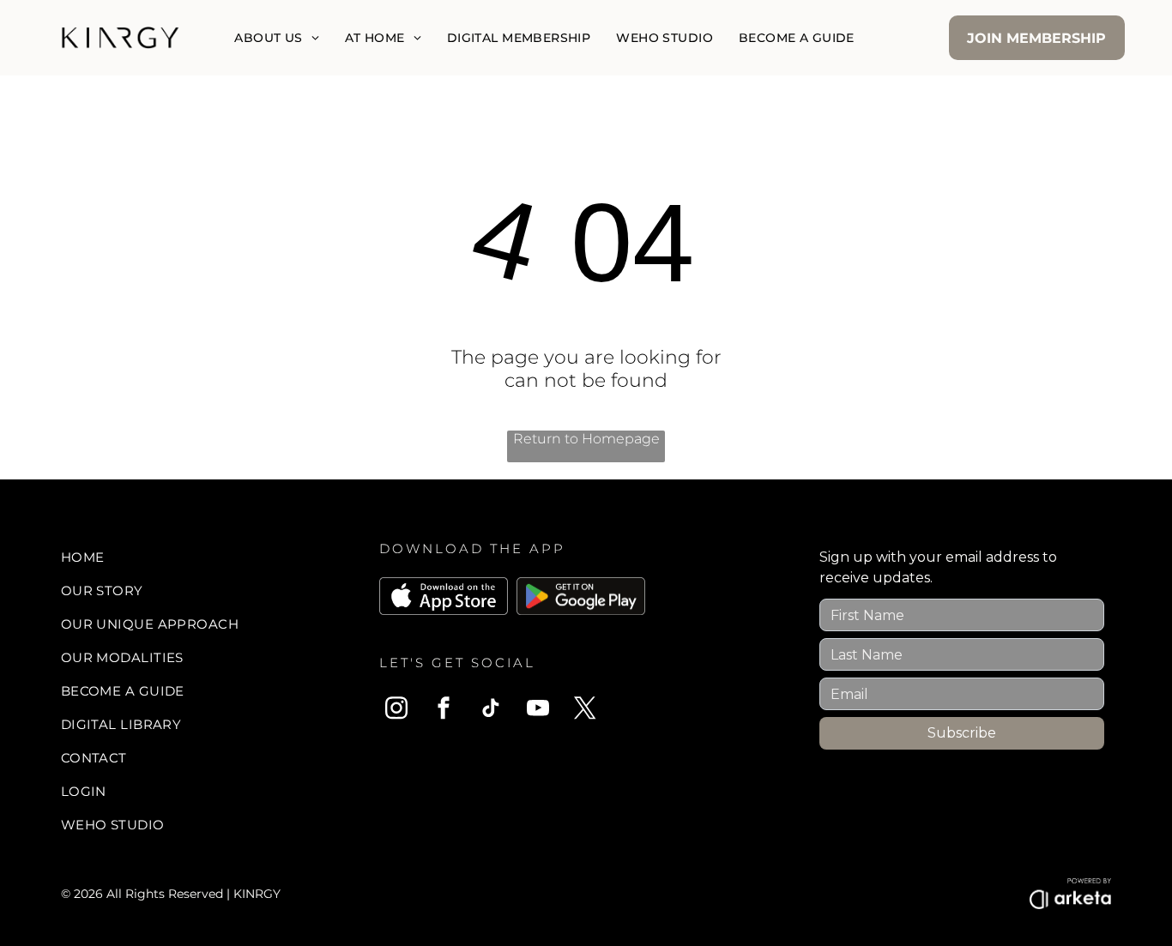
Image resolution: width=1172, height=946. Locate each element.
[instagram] (396, 710)
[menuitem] (276, 37)
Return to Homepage (586, 439)
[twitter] (585, 710)
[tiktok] (491, 710)
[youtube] (538, 710)
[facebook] (443, 710)
